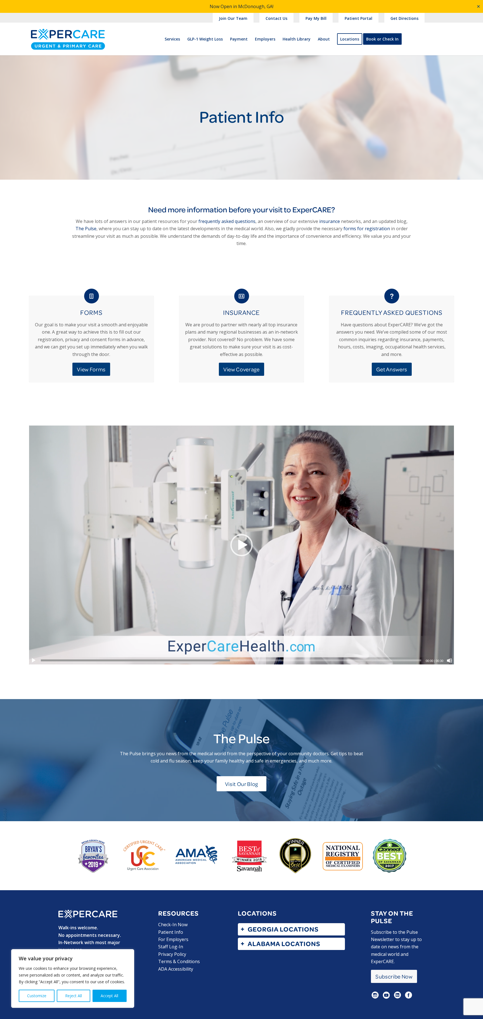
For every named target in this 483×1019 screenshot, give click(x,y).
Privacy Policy (172, 954)
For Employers (173, 939)
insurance (329, 221)
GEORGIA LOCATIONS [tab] (283, 929)
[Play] (33, 660)
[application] (241, 545)
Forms (91, 312)
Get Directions (404, 18)
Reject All (73, 995)
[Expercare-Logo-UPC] (68, 43)
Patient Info (170, 932)
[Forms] (91, 296)
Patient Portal (358, 18)
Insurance (241, 312)
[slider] (231, 660)
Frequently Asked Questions (391, 312)
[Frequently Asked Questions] (391, 296)
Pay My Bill (316, 18)
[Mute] (449, 660)
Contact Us (276, 18)
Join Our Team (233, 18)
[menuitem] (233, 18)
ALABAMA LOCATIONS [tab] (284, 943)
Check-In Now (173, 924)
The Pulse (85, 228)
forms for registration (367, 228)
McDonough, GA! (255, 6)
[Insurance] (241, 296)
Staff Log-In (170, 947)
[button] (241, 545)
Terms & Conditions (179, 961)
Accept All (109, 995)
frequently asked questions (226, 221)
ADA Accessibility (175, 969)
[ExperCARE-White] (87, 914)
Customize (36, 995)
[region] (72, 978)
